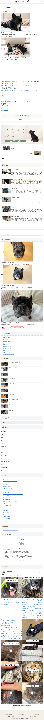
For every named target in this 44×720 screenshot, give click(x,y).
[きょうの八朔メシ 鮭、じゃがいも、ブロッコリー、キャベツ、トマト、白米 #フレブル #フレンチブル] (11, 608)
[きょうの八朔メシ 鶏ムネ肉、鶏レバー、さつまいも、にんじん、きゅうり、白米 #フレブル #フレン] (32, 671)
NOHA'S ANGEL (7, 510)
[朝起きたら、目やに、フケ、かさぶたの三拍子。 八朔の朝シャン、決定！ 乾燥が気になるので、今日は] (32, 587)
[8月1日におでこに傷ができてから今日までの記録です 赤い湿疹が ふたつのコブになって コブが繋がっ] (11, 650)
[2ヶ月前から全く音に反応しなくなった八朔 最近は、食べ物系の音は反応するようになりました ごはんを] (32, 650)
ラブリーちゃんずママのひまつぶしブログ (13, 494)
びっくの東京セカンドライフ (10, 490)
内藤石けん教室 (11, 716)
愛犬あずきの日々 (7, 520)
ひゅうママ (22, 548)
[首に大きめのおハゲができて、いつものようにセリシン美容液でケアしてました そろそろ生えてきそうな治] (32, 693)
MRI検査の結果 (6, 337)
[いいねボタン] (2, 95)
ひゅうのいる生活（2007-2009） (10, 530)
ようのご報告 (6, 339)
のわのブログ (6, 484)
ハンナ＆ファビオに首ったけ (10, 514)
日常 (3, 158)
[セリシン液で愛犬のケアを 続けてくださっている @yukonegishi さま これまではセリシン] (11, 629)
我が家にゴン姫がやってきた (10, 481)
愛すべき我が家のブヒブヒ (9, 512)
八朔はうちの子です (7, 350)
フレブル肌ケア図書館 (8, 714)
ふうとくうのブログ (7, 492)
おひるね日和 (6, 495)
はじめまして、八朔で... (8, 352)
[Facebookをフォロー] (22, 560)
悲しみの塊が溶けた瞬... (8, 341)
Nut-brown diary (6, 499)
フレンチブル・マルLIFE (9, 507)
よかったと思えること (8, 343)
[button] (42, 234)
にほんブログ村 (4, 105)
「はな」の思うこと (7, 482)
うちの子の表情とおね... (8, 354)
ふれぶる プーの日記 (8, 488)
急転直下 (5, 344)
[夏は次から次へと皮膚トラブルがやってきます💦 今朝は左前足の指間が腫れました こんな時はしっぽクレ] (11, 671)
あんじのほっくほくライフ (9, 505)
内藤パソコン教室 (33, 716)
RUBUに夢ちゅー (7, 516)
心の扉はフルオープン (8, 348)
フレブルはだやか (22, 714)
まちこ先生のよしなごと (9, 521)
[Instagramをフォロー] (24, 560)
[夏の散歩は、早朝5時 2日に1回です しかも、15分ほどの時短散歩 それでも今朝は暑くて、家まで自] (11, 587)
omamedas (5, 503)
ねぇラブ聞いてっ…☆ (8, 479)
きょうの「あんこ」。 (8, 497)
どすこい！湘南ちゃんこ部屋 (10, 501)
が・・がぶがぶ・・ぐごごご (10, 518)
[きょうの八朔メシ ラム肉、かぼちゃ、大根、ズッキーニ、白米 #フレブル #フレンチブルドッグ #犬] (32, 629)
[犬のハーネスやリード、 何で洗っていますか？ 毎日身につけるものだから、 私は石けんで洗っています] (32, 608)
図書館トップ (22, 119)
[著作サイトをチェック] (20, 560)
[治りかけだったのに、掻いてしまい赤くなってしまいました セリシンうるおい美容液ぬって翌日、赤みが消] (11, 693)
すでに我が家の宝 (7, 346)
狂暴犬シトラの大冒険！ (9, 486)
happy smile (6, 508)
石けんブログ (36, 714)
